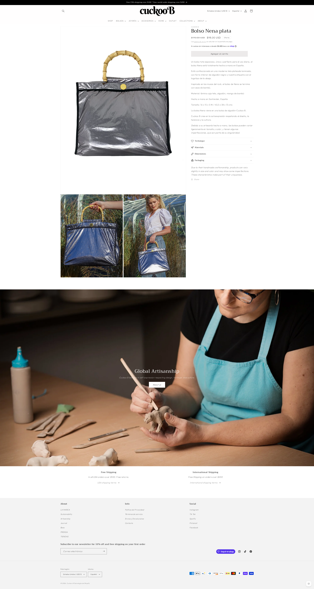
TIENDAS (64, 536)
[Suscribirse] (104, 551)
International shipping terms (203, 482)
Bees (62, 528)
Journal (63, 523)
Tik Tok (192, 514)
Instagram (194, 510)
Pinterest (193, 523)
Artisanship (65, 519)
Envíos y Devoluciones (134, 519)
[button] (63, 11)
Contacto (129, 523)
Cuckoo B (70, 583)
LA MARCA (65, 510)
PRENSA (64, 532)
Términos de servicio (134, 514)
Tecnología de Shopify (82, 583)
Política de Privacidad (134, 510)
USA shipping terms (106, 482)
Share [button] (196, 179)
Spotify (193, 519)
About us (157, 384)
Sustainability (66, 514)
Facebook (194, 528)
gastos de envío (200, 41)
